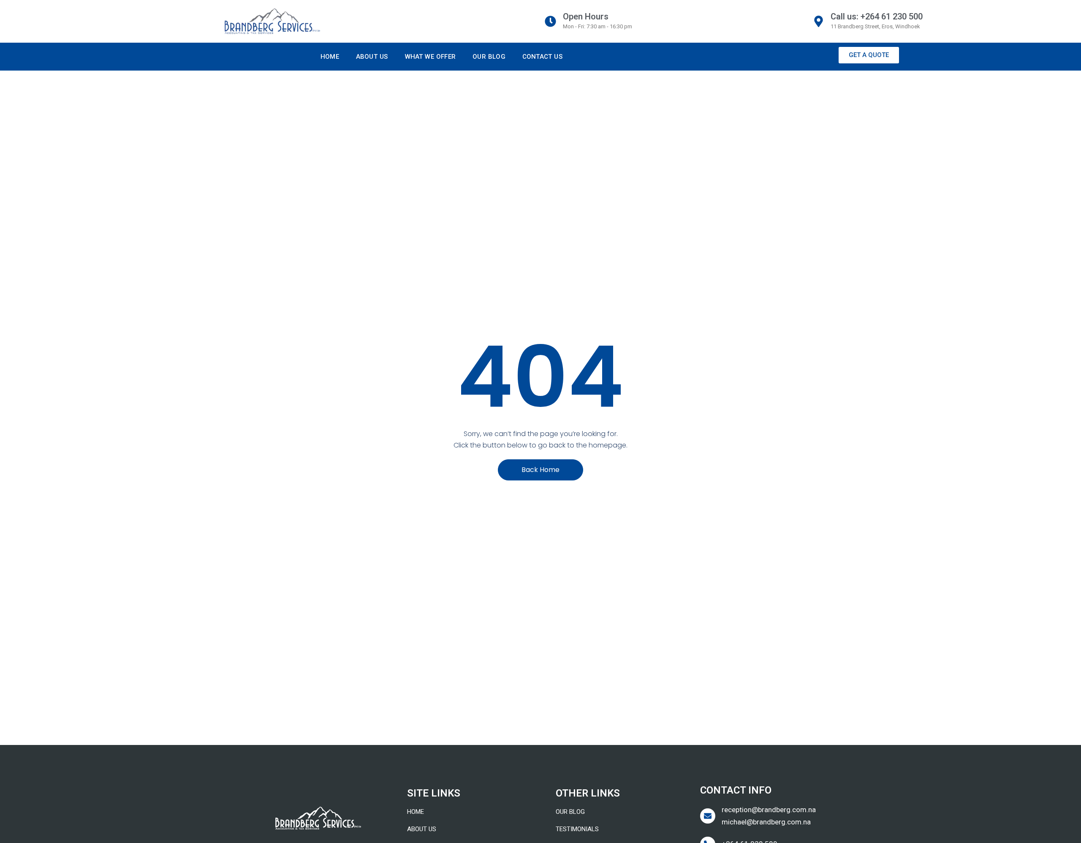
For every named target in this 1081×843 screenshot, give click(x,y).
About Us (372, 56)
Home (329, 56)
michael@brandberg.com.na (766, 822)
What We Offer (430, 56)
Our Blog (489, 56)
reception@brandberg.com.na (769, 809)
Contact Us (542, 56)
